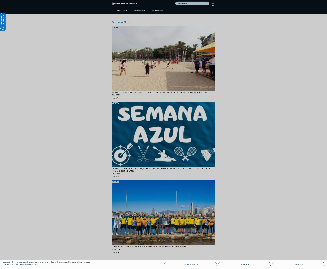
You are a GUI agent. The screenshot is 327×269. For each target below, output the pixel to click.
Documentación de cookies (28, 264)
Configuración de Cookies (190, 264)
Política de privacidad (11, 264)
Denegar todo (244, 264)
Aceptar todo (299, 264)
